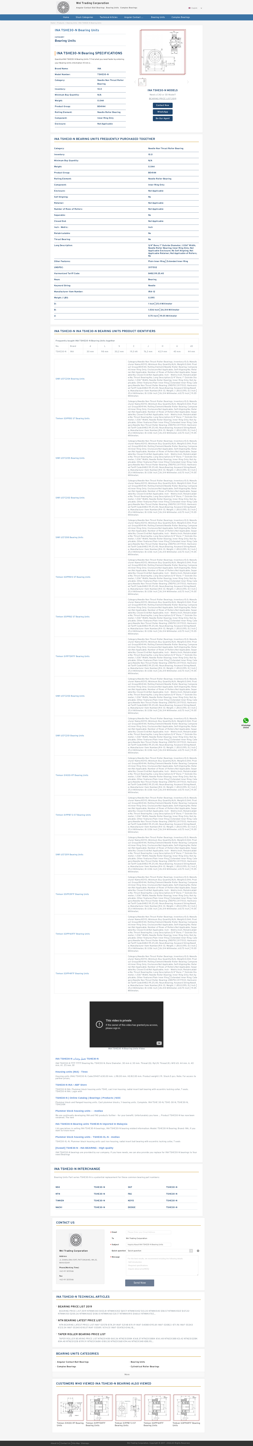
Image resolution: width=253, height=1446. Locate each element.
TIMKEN (60, 1200)
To (113, 1238)
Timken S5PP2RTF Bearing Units (72, 894)
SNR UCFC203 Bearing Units (70, 696)
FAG (130, 1194)
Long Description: (63, 245)
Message (115, 1257)
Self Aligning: (61, 197)
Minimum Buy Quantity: (67, 95)
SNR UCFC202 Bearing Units (70, 498)
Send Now (140, 1283)
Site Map (76, 1443)
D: (55, 304)
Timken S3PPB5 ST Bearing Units (73, 418)
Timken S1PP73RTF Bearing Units (73, 656)
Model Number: (62, 74)
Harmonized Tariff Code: (67, 273)
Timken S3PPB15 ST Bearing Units (73, 577)
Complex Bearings (181, 17)
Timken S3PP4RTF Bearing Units (72, 973)
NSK (58, 1187)
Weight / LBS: (61, 297)
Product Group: (62, 106)
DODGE (132, 1207)
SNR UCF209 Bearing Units (69, 854)
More (127, 1374)
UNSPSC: (58, 267)
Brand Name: (61, 68)
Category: (60, 80)
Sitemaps (85, 1443)
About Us (55, 1443)
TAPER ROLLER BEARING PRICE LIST (82, 1334)
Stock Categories (84, 17)
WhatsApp (162, 112)
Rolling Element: (63, 112)
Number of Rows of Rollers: (68, 209)
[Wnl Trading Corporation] (63, 6)
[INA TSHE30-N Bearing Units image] (162, 52)
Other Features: (62, 261)
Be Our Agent (163, 118)
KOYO (131, 1200)
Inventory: (60, 89)
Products (60, 23)
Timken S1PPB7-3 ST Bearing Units (73, 815)
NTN (58, 1194)
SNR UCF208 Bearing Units (69, 537)
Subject (114, 1245)
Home (66, 17)
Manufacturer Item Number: (68, 291)
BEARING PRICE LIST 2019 (162, 98)
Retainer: (59, 203)
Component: (61, 118)
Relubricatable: (62, 233)
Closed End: (60, 221)
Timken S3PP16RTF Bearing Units (73, 934)
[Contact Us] (246, 723)
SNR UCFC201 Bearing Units (70, 735)
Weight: (59, 100)
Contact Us (65, 1443)
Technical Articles (109, 17)
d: (55, 316)
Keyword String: (62, 285)
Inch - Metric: (61, 227)
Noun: (57, 279)
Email (113, 1232)
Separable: (59, 215)
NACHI (59, 1207)
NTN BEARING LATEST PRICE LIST (80, 1320)
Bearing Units (158, 17)
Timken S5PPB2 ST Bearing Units (73, 617)
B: (55, 310)
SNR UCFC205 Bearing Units (70, 458)
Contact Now (162, 105)
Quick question (119, 1251)
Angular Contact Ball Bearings (136, 17)
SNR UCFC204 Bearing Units (70, 379)
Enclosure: (60, 124)
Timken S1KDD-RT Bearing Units (72, 775)
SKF (130, 1187)
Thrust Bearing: (62, 239)
